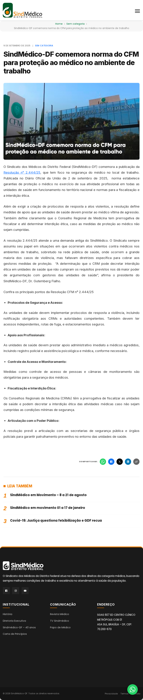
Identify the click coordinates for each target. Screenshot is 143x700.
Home (59, 24)
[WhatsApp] (103, 462)
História (7, 614)
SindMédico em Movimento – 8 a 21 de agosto (48, 495)
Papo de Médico (60, 627)
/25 (37, 172)
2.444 (30, 172)
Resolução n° (14, 172)
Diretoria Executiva (14, 621)
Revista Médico (59, 614)
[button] (137, 10)
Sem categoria (75, 24)
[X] (119, 462)
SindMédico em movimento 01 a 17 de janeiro (47, 508)
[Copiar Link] (136, 462)
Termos (125, 693)
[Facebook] (111, 462)
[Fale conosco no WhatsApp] (132, 689)
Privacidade (111, 693)
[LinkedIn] (128, 462)
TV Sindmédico (59, 621)
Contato (135, 693)
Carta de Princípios (15, 634)
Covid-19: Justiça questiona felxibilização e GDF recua (56, 520)
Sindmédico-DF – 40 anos (19, 627)
